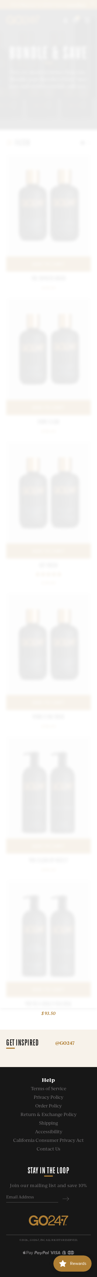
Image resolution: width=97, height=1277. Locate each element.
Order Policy (48, 1105)
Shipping (48, 1123)
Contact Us (48, 1149)
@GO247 (65, 1043)
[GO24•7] (48, 1220)
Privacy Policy (48, 1097)
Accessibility (48, 1131)
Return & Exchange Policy (48, 1114)
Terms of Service (48, 1088)
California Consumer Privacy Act (48, 1140)
